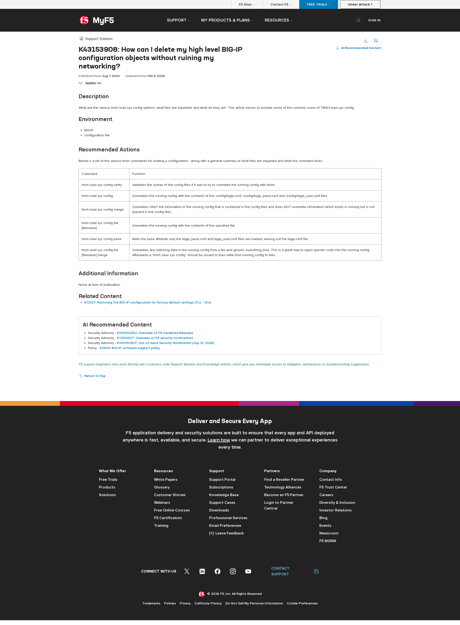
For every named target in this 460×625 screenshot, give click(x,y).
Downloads (219, 510)
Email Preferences (225, 525)
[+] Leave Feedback (226, 533)
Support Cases (222, 502)
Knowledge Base (224, 495)
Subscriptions (221, 487)
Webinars (162, 502)
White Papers (166, 479)
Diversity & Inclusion (337, 502)
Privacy (185, 603)
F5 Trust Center (333, 487)
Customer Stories (170, 495)
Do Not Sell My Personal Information (254, 603)
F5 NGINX (327, 541)
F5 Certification (168, 518)
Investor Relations (335, 510)
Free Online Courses (172, 510)
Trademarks (151, 603)
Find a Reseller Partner (284, 479)
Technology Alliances (282, 487)
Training (161, 525)
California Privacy (208, 603)
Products (107, 487)
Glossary (162, 487)
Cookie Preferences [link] (302, 603)
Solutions (107, 495)
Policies (170, 603)
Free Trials (108, 479)
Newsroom (329, 533)
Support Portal (222, 479)
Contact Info (330, 479)
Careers (326, 495)
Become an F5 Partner (284, 495)
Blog (323, 518)
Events (325, 525)
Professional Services (228, 518)
